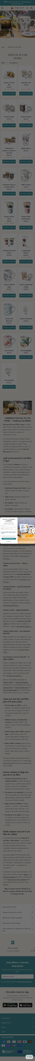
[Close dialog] (34, 518)
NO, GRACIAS (8, 541)
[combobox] (2, 529)
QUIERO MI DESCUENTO (9, 538)
